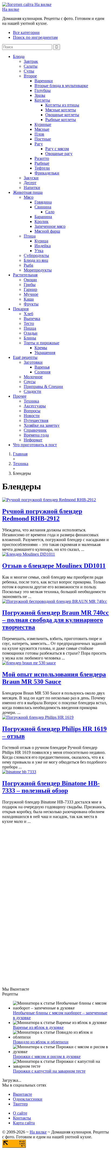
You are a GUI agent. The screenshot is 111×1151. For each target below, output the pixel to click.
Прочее (19, 396)
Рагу (38, 144)
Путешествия (36, 420)
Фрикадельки (46, 173)
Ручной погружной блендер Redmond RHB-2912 (42, 515)
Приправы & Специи (43, 386)
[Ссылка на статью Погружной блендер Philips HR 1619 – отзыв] (38, 717)
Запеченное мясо (49, 226)
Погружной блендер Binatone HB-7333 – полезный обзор (51, 787)
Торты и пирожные (41, 343)
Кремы (40, 347)
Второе (30, 76)
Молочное (33, 376)
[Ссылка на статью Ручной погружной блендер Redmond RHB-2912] (49, 499)
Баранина (43, 216)
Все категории (26, 32)
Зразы (39, 95)
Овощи (30, 279)
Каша (29, 299)
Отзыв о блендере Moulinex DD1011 (54, 565)
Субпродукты (36, 255)
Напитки (32, 187)
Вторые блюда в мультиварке (61, 85)
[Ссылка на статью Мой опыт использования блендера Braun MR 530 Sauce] (29, 663)
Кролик (41, 221)
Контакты (22, 1118)
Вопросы (32, 410)
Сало (49, 211)
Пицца (30, 328)
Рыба (28, 265)
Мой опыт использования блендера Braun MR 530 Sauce (54, 678)
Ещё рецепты (25, 357)
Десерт (30, 182)
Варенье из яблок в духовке (38, 1027)
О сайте (20, 1113)
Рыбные (41, 163)
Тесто (29, 323)
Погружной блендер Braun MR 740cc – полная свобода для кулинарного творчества (55, 620)
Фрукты (31, 304)
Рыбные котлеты (60, 119)
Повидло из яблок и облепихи (40, 1042)
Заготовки (33, 362)
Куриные (42, 124)
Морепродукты (38, 270)
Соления (42, 372)
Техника (31, 401)
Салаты (30, 66)
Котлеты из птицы (62, 105)
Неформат (33, 440)
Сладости (32, 391)
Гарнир (30, 289)
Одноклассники (27, 1099)
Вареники (43, 80)
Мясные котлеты (60, 110)
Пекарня (21, 309)
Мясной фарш (47, 231)
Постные (42, 139)
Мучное (31, 294)
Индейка (42, 245)
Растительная (25, 275)
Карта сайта (24, 1123)
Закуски (31, 178)
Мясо (28, 197)
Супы (29, 71)
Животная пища (28, 192)
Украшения (44, 352)
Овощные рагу (58, 153)
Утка (38, 250)
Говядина (43, 202)
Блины (30, 338)
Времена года (36, 435)
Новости (32, 415)
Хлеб (28, 313)
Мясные (41, 129)
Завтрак (31, 61)
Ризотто (41, 158)
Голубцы (42, 90)
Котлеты (42, 100)
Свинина (42, 207)
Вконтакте (22, 1094)
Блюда (19, 56)
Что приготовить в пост (35, 444)
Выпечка (32, 318)
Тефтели (42, 168)
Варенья (42, 367)
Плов (39, 134)
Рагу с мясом (57, 148)
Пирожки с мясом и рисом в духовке (47, 1056)
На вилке (10, 9)
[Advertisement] (42, 905)
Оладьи (30, 333)
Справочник (35, 430)
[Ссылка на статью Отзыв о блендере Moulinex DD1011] (28, 554)
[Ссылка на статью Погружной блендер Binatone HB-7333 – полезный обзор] (19, 771)
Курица (41, 241)
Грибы (30, 284)
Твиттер (20, 1104)
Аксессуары (35, 406)
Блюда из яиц (36, 260)
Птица (30, 236)
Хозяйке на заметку (42, 425)
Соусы (30, 381)
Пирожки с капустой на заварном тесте (49, 1071)
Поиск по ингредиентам (35, 37)
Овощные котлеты (62, 114)
